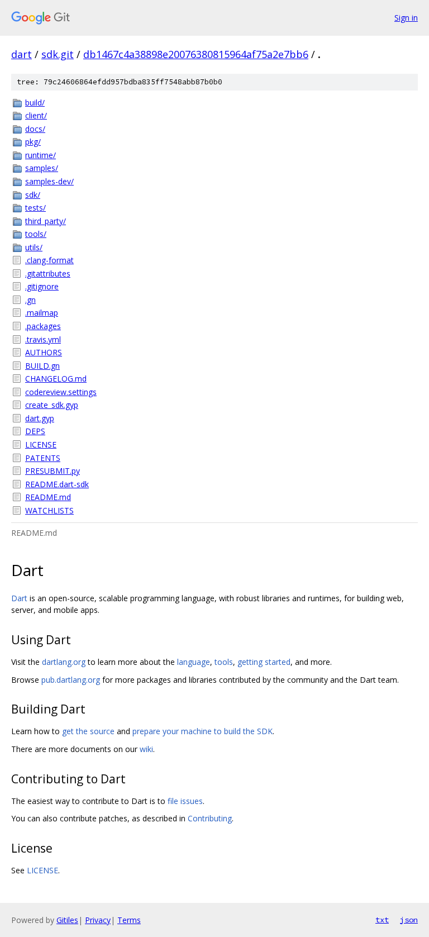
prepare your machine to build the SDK (202, 731)
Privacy (98, 920)
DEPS (35, 431)
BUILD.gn (42, 365)
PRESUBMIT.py (52, 470)
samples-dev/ (49, 181)
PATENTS (42, 458)
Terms (129, 920)
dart (21, 54)
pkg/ (33, 141)
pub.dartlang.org (70, 679)
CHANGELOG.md (56, 378)
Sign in (406, 17)
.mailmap (41, 312)
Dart (19, 598)
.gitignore (42, 286)
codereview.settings (61, 392)
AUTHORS (43, 352)
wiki (146, 749)
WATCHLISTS (49, 510)
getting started (263, 662)
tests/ (35, 207)
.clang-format (49, 260)
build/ (35, 102)
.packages (43, 326)
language (193, 662)
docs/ (35, 128)
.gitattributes (47, 273)
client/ (36, 115)
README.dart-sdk (57, 484)
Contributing (210, 818)
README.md (48, 497)
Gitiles (67, 920)
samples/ (41, 168)
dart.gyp (39, 418)
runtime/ (40, 155)
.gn (30, 299)
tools (223, 662)
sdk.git (57, 54)
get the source (88, 731)
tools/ (35, 234)
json (409, 920)
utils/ (33, 247)
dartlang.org (63, 662)
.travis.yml (43, 339)
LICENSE (40, 444)
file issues (185, 801)
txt (382, 920)
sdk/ (32, 194)
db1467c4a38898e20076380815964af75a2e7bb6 (195, 54)
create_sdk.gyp (51, 404)
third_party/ (45, 221)
